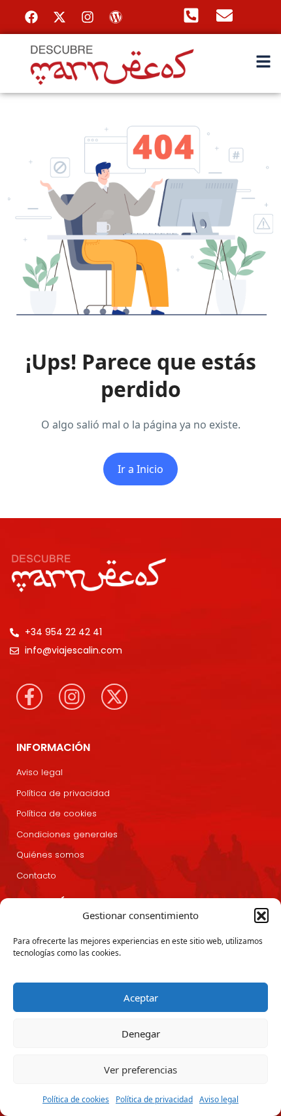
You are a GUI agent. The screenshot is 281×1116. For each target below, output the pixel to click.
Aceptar (141, 997)
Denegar (141, 1033)
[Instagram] (87, 17)
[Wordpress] (115, 17)
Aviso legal (219, 1099)
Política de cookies (75, 1099)
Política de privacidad (154, 1099)
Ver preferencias (140, 1069)
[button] (261, 915)
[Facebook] (31, 17)
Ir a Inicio (140, 469)
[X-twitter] (59, 17)
